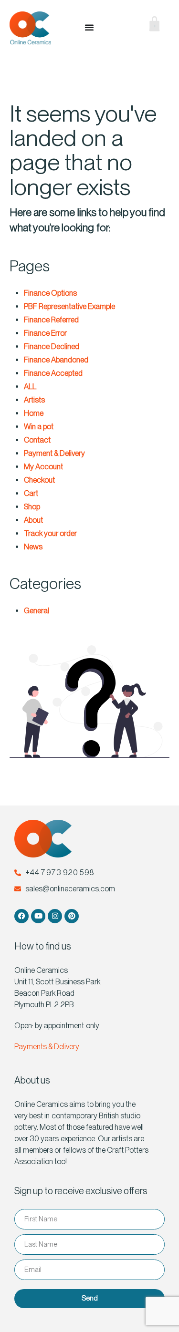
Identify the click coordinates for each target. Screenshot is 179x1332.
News (33, 546)
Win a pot (38, 426)
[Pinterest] (71, 916)
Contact (37, 439)
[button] (121, 27)
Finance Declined (51, 346)
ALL (30, 386)
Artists (34, 399)
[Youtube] (38, 916)
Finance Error (45, 333)
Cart (31, 493)
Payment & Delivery (54, 453)
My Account (43, 466)
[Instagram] (55, 916)
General (36, 610)
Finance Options (50, 293)
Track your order (50, 533)
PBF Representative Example (69, 306)
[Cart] (147, 26)
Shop (32, 506)
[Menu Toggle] (89, 27)
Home (33, 413)
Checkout (39, 480)
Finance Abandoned (56, 359)
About (33, 520)
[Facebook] (21, 916)
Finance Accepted (53, 373)
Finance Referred (51, 319)
